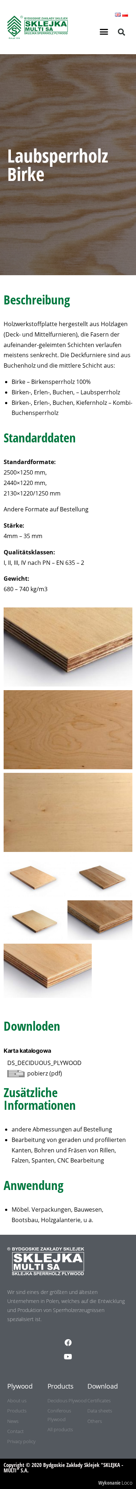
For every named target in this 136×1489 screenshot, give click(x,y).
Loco (126, 1482)
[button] (104, 32)
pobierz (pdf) (44, 1073)
